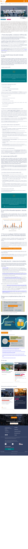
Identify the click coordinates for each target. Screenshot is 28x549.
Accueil (2, 3)
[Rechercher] (24, 1)
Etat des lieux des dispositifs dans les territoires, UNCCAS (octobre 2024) (11, 350)
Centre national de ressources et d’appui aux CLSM (12, 348)
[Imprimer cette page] (25, 18)
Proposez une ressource (14, 423)
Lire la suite (16, 404)
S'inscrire (9, 449)
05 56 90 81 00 (6, 430)
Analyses (10, 3)
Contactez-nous (14, 417)
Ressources (6, 3)
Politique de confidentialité (15, 451)
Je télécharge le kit (4, 332)
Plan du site (26, 451)
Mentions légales (2, 451)
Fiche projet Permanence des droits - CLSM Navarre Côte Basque (11, 248)
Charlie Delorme (3, 17)
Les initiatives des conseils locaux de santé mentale (9, 357)
